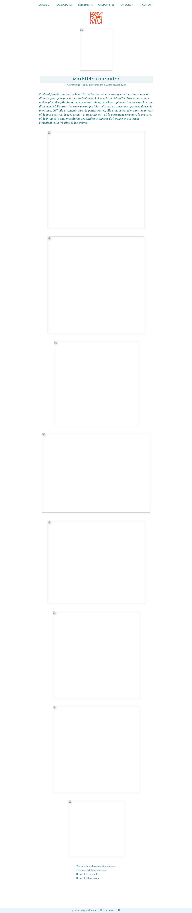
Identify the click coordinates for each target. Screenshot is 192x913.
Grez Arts (108, 910)
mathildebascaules (89, 878)
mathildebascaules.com (93, 869)
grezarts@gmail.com (84, 910)
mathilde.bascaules (89, 873)
